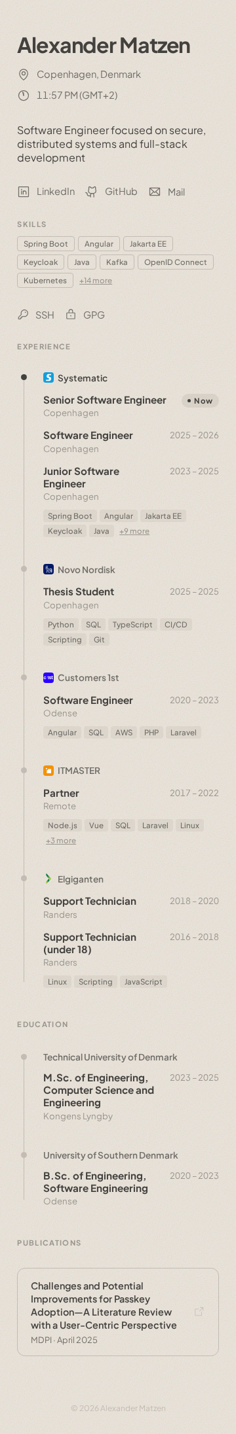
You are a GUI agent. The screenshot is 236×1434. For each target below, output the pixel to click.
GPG (94, 315)
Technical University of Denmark (110, 1056)
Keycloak (41, 262)
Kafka (117, 262)
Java (82, 262)
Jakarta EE (148, 244)
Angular (99, 244)
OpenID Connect (175, 262)
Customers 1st (88, 677)
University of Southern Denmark (110, 1155)
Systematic (83, 377)
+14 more (95, 280)
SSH (44, 315)
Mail (176, 192)
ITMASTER (79, 770)
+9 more (134, 531)
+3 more (61, 840)
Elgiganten (81, 878)
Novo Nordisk (86, 569)
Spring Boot (46, 244)
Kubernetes (45, 280)
